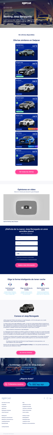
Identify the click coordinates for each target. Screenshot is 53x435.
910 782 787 (49, 3)
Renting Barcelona (26, 419)
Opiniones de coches (27, 404)
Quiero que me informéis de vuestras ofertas (25, 257)
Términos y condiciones (27, 408)
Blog (23, 402)
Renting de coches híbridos (7, 417)
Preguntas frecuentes (27, 406)
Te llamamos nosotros (15, 384)
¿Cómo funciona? (5, 412)
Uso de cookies (26, 412)
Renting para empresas (6, 410)
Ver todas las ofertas (26, 172)
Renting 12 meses (26, 415)
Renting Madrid (26, 417)
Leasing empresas (5, 426)
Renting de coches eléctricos (7, 419)
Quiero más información (26, 265)
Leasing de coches (26, 421)
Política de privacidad (32, 259)
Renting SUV (4, 415)
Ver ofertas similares (26, 352)
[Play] (26, 207)
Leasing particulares (6, 421)
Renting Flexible (5, 423)
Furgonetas (4, 404)
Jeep (11, 7)
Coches (7, 7)
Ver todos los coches (6, 402)
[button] (26, 4)
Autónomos (4, 408)
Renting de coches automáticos (29, 423)
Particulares (4, 406)
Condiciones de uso (23, 259)
